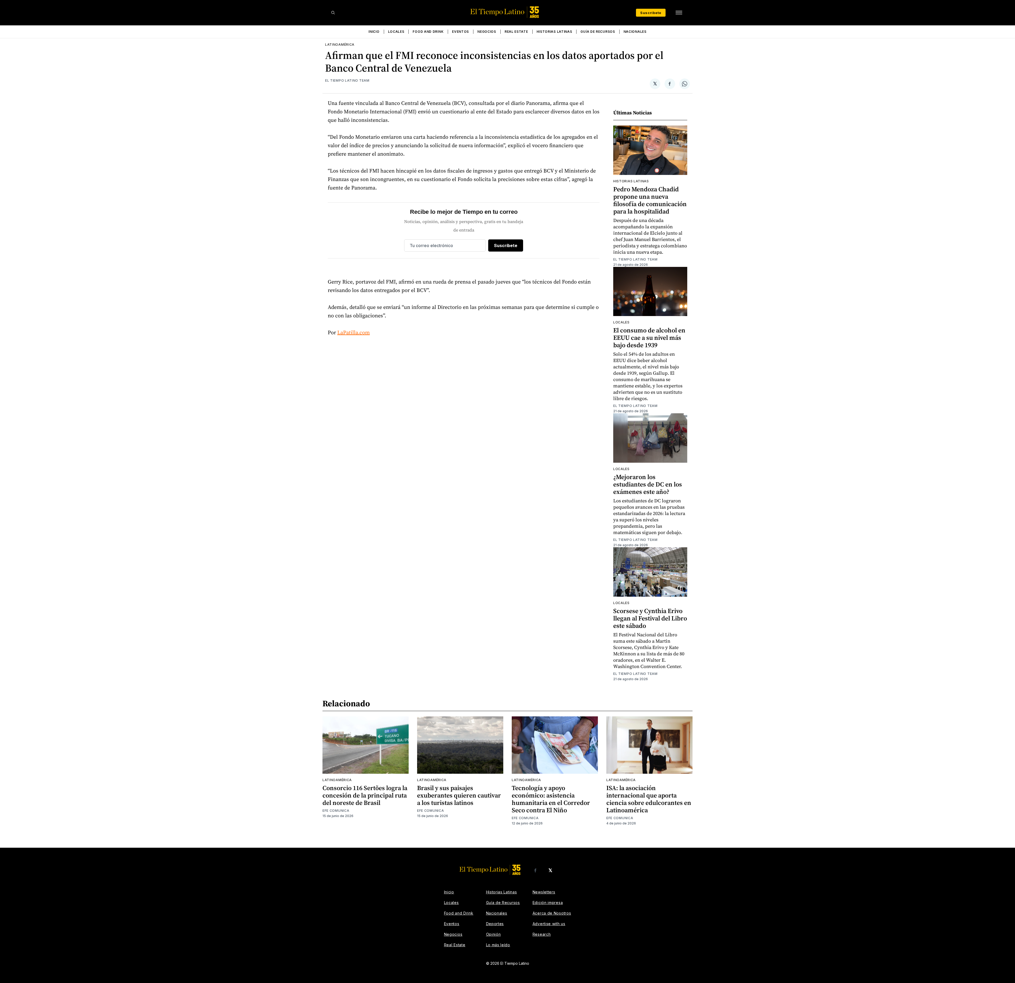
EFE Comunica (335, 811)
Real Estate (516, 32)
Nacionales (635, 32)
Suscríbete (650, 13)
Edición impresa (548, 902)
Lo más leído (498, 945)
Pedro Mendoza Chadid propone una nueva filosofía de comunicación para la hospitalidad (650, 200)
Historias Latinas (554, 32)
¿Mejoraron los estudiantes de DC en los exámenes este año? (647, 484)
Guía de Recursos (597, 32)
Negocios (486, 32)
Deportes (495, 923)
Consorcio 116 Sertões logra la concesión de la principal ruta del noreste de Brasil (364, 795)
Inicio (373, 32)
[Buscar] (333, 13)
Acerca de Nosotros (552, 913)
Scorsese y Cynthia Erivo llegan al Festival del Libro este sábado (650, 618)
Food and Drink (428, 32)
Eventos (460, 32)
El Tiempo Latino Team (347, 80)
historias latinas (631, 181)
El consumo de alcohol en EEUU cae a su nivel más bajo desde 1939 (649, 337)
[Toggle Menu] (678, 12)
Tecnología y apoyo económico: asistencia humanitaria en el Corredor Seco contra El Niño (551, 798)
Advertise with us (549, 923)
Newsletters (544, 892)
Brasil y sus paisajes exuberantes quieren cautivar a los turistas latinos (459, 795)
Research (542, 934)
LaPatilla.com (353, 332)
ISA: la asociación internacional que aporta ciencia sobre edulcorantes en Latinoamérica (648, 798)
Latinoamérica (339, 45)
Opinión (493, 934)
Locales (396, 32)
